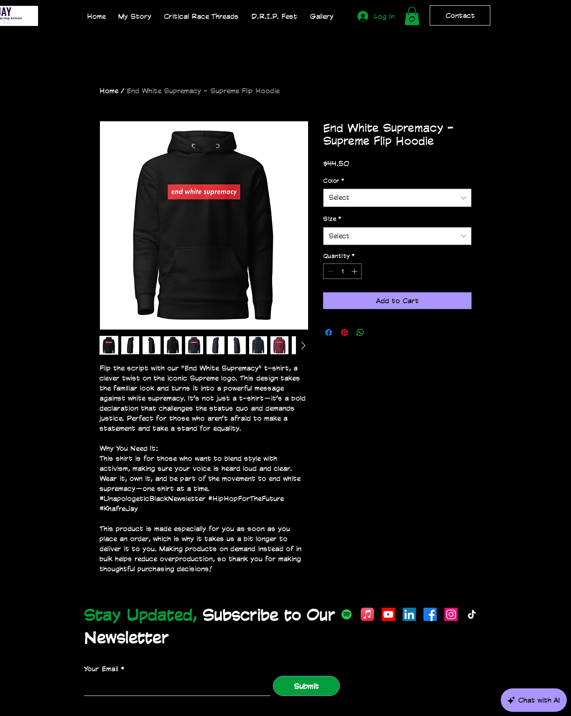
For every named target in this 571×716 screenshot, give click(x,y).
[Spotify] (346, 614)
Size (332, 218)
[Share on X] (376, 332)
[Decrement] (329, 271)
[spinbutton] (342, 271)
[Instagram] (451, 614)
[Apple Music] (367, 614)
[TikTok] (472, 614)
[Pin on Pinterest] (344, 332)
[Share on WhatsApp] (360, 332)
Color (333, 180)
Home (108, 91)
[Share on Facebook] (329, 332)
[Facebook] (430, 614)
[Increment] (355, 271)
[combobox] (397, 198)
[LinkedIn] (409, 614)
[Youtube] (388, 614)
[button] (412, 16)
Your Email (101, 668)
